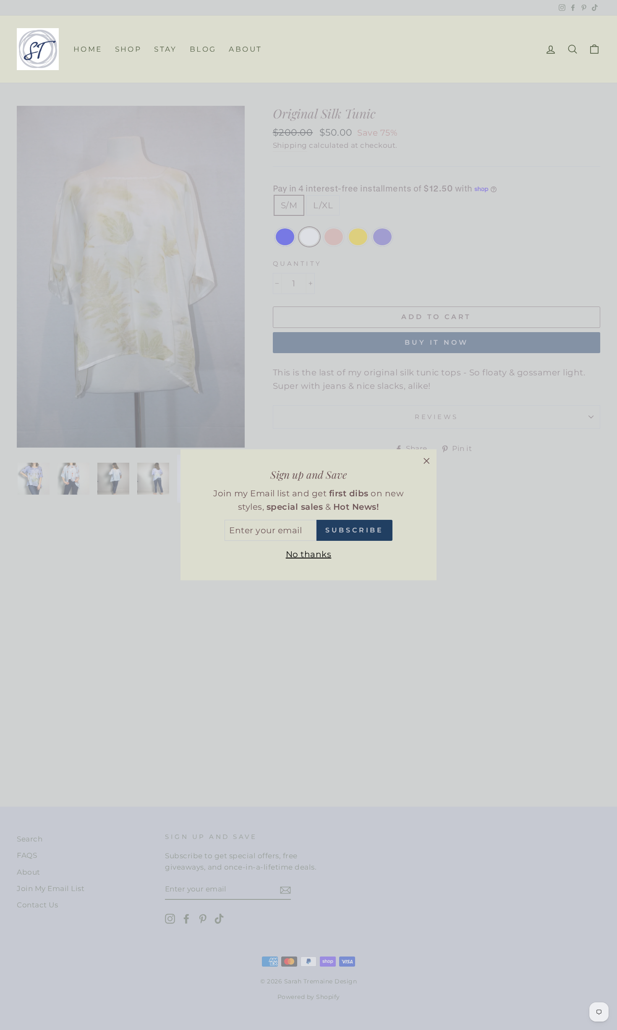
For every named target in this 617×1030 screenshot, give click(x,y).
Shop (128, 49)
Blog (203, 49)
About (245, 49)
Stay (165, 49)
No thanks (309, 555)
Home (87, 49)
